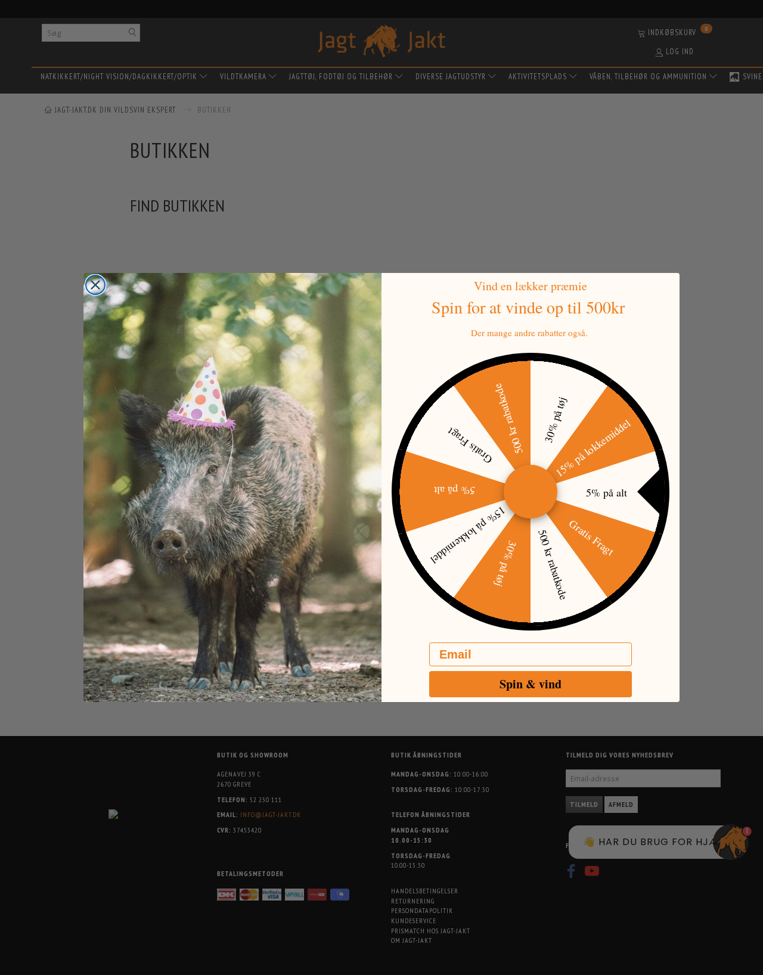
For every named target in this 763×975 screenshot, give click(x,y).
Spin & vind (531, 684)
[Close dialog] (95, 284)
